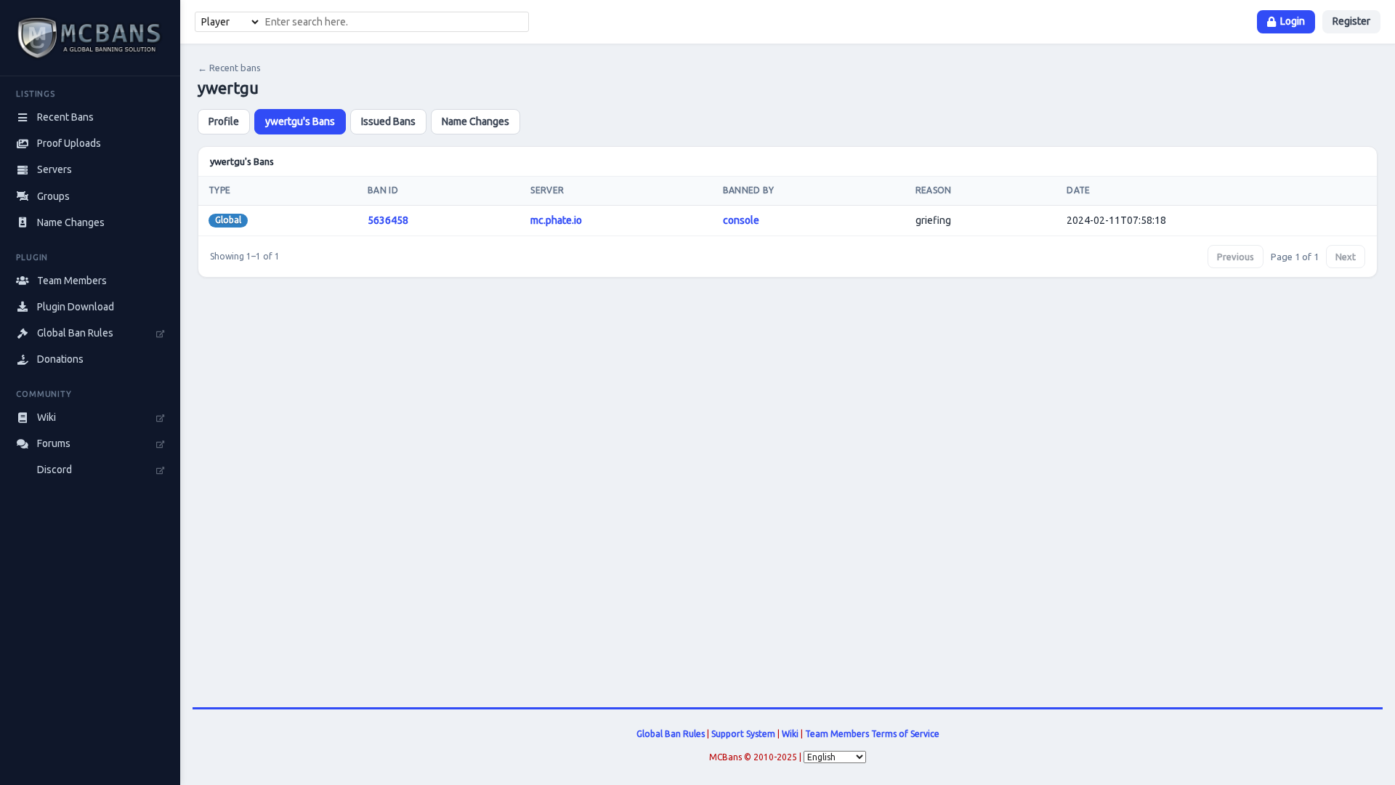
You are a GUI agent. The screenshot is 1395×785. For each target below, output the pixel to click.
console (741, 220)
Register (1351, 21)
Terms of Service (905, 733)
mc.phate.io (556, 220)
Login (1292, 21)
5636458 (388, 220)
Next (1345, 256)
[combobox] (394, 22)
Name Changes (475, 121)
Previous (1235, 256)
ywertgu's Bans (300, 121)
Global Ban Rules (670, 733)
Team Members (837, 733)
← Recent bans (229, 68)
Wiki (790, 733)
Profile (224, 121)
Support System (743, 733)
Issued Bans (388, 121)
